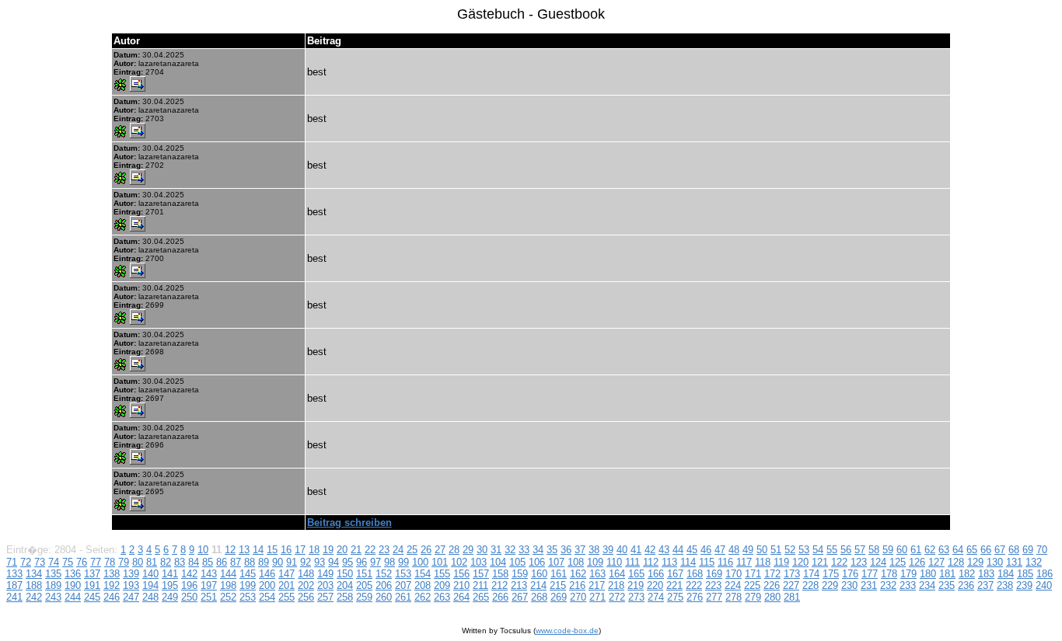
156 (461, 574)
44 (677, 550)
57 (859, 550)
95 (347, 562)
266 (500, 597)
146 (267, 574)
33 (524, 550)
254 (267, 597)
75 (67, 562)
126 (917, 562)
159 (520, 574)
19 (328, 550)
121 (820, 562)
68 (1013, 550)
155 (442, 574)
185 (1025, 574)
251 (209, 597)
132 (1033, 562)
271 (597, 597)
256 (306, 597)
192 (111, 585)
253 (247, 597)
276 (694, 597)
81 (151, 562)
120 (800, 562)
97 (375, 562)
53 (803, 550)
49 (747, 550)
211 (480, 585)
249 (170, 597)
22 (370, 550)
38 (594, 550)
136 (73, 574)
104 (498, 562)
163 (597, 574)
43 (664, 550)
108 (576, 562)
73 (39, 562)
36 (566, 550)
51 (775, 550)
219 (635, 585)
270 (578, 597)
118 (762, 562)
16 (286, 550)
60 (901, 550)
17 (300, 550)
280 (772, 597)
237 (985, 585)
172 (772, 574)
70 (1041, 550)
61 (915, 550)
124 (878, 562)
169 (714, 574)
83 (179, 562)
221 (674, 585)
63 (943, 550)
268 (539, 597)
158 (500, 574)
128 (956, 562)
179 (908, 574)
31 (496, 550)
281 (792, 597)
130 (995, 562)
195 (170, 585)
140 (150, 574)
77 (95, 562)
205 (364, 585)
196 (189, 585)
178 (889, 574)
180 (928, 574)
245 (92, 597)
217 (597, 585)
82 (165, 562)
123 (859, 562)
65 (971, 550)
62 (929, 550)
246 (111, 597)
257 (325, 597)
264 (461, 597)
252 (228, 597)
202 (306, 585)
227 (791, 585)
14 (258, 550)
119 (781, 562)
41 (636, 550)
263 (442, 597)
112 (651, 562)
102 (459, 562)
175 (831, 574)
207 (403, 585)
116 (725, 562)
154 (422, 574)
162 (578, 574)
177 (869, 574)
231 (869, 585)
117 (744, 562)
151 (364, 574)
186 (1044, 574)
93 (319, 562)
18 (314, 550)
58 (873, 550)
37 (580, 550)
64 (957, 550)
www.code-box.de (567, 630)
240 (1044, 585)
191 (92, 585)
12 (230, 550)
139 (131, 574)
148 (306, 574)
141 (170, 574)
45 (691, 550)
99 (403, 562)
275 (675, 597)
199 (247, 585)
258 (345, 597)
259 (364, 597)
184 (1005, 574)
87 (235, 562)
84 (193, 562)
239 (1024, 585)
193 (131, 585)
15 (272, 550)
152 (384, 574)
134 (34, 574)
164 (617, 574)
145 (247, 574)
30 (482, 550)
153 (403, 574)
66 (985, 550)
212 (499, 585)
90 (277, 562)
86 (221, 562)
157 (481, 574)
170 (733, 574)
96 (361, 562)
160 (539, 574)
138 (111, 574)
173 (792, 574)
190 (73, 585)
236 (966, 585)
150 (345, 574)
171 (753, 574)
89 (263, 562)
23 (384, 550)
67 (999, 550)
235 (946, 585)
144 (228, 574)
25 (412, 550)
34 (538, 550)
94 (333, 562)
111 (632, 562)
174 (811, 574)
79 (123, 562)
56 (845, 550)
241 (14, 597)
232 (888, 585)
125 (897, 562)
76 (81, 562)
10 (202, 550)
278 (733, 597)
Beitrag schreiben (349, 522)
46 (705, 550)
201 (286, 585)
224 (733, 585)
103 (478, 562)
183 (986, 574)
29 (468, 550)
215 (558, 585)
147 (286, 574)
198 (228, 585)
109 (595, 562)
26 (426, 550)
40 (622, 550)
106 (537, 562)
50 (761, 550)
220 (655, 585)
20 (342, 550)
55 (831, 550)
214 (538, 585)
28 (454, 550)
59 (887, 550)
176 (850, 574)
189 (53, 585)
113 (669, 562)
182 (967, 574)
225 (752, 585)
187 (14, 585)
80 (137, 562)
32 (510, 550)
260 (384, 597)
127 (936, 562)
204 (345, 585)
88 (249, 562)
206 (384, 585)
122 (839, 562)
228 (810, 585)
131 (1014, 562)
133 (14, 574)
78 (109, 562)
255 (286, 597)
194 (150, 585)
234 (927, 585)
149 (325, 574)
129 (975, 562)
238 (1005, 585)
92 (305, 562)
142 (189, 574)
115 (706, 562)
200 (267, 585)
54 (817, 550)
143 (209, 574)
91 (291, 562)
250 (189, 597)
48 (733, 550)
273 (636, 597)
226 (771, 585)
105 (517, 562)
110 (614, 562)
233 (908, 585)
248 (150, 597)
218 (616, 585)
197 (209, 585)
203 (325, 585)
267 (520, 597)
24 (398, 550)
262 (422, 597)
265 (481, 597)
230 (849, 585)
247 (131, 597)
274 (656, 597)
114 (688, 562)
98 (389, 562)
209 (442, 585)
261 (403, 597)
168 (694, 574)
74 (53, 562)
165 (636, 574)
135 (53, 574)
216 (577, 585)
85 (207, 562)
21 (356, 550)
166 (656, 574)
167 (675, 574)
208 (422, 585)
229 (830, 585)
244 (73, 597)
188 (34, 585)
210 (461, 585)
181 (947, 574)
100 (420, 562)
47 (719, 550)
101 (439, 562)
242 (34, 597)
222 (694, 585)
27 (440, 550)
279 (753, 597)
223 (713, 585)
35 (552, 550)
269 (558, 597)
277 (714, 597)
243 (53, 597)
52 (789, 550)
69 (1027, 550)
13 (244, 550)
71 (11, 562)
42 (650, 550)
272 (617, 597)
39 (608, 550)
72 (25, 562)
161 (558, 574)
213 (519, 585)
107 (556, 562)
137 (92, 574)
